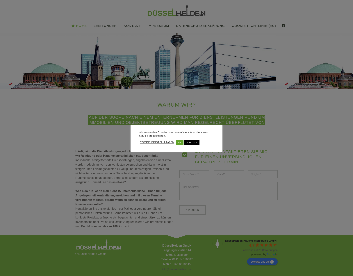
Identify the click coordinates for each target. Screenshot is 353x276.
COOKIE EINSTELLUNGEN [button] (157, 142)
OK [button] (179, 142)
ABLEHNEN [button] (192, 142)
